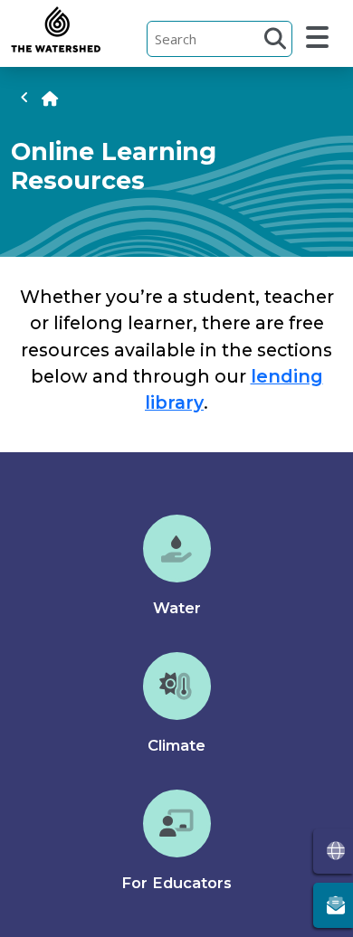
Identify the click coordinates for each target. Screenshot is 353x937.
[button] (275, 38)
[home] (50, 98)
